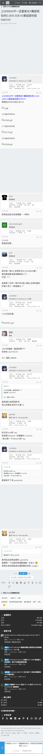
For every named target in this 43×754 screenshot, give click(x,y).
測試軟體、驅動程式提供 (12, 642)
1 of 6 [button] (15, 573)
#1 (40, 93)
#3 (40, 237)
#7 (40, 382)
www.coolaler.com (33, 88)
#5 (40, 311)
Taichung (17, 88)
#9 (40, 463)
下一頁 (22, 573)
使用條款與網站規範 (15, 602)
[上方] (1, 605)
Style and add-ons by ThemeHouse (12, 731)
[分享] (37, 93)
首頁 (39, 602)
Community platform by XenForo (20, 728)
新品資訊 (7, 654)
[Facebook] (2, 738)
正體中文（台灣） (16, 598)
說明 (34, 602)
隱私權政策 (27, 602)
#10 (40, 547)
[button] (3, 3)
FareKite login (36, 625)
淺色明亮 (4, 598)
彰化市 (34, 341)
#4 (40, 268)
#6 (40, 346)
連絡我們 (4, 602)
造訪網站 (17, 207)
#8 (40, 429)
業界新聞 (7, 691)
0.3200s (31, 733)
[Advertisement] (21, 51)
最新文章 (7, 631)
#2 (40, 211)
